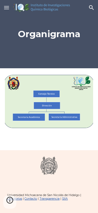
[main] (49, 34)
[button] (6, 7)
